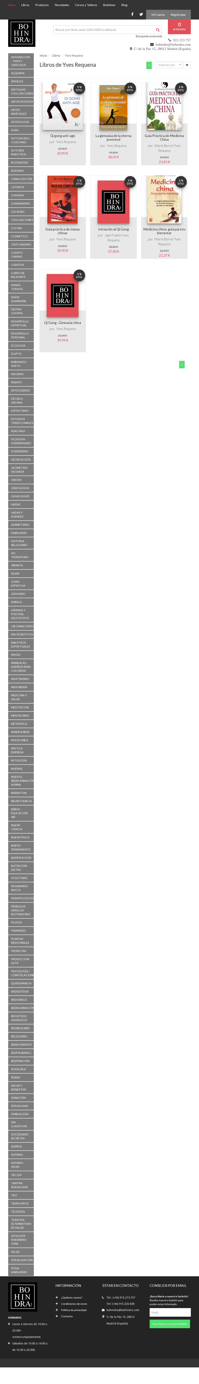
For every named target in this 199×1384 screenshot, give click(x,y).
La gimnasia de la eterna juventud (113, 137)
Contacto (67, 1316)
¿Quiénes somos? (71, 1297)
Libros (25, 5)
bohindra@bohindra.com (173, 44)
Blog (124, 5)
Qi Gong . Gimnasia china (62, 322)
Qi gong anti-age (62, 135)
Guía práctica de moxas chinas (62, 231)
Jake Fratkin (113, 235)
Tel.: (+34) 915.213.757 (120, 1297)
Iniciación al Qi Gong (113, 229)
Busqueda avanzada (149, 36)
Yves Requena (66, 142)
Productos (42, 5)
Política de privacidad (73, 1310)
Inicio (13, 5)
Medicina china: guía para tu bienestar (164, 231)
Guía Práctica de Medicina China (164, 137)
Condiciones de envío (74, 1303)
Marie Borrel (163, 146)
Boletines (109, 5)
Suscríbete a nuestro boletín (170, 1323)
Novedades (62, 5)
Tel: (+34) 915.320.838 (120, 1304)
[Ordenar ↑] (187, 65)
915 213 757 (182, 40)
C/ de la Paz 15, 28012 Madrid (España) (162, 49)
